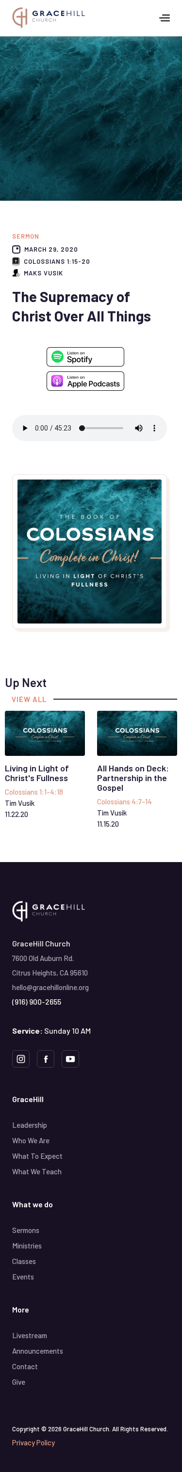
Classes (24, 1261)
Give (18, 1381)
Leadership (29, 1124)
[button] (164, 18)
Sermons (25, 1230)
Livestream (29, 1335)
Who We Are (31, 1140)
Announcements (37, 1350)
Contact (25, 1366)
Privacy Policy (33, 1442)
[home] (48, 17)
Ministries (27, 1245)
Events (23, 1276)
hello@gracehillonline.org (50, 987)
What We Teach (37, 1171)
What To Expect (37, 1156)
